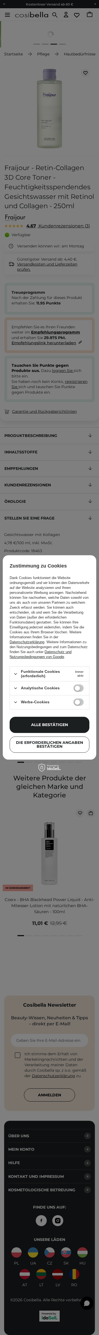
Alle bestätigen (49, 724)
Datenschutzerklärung (27, 642)
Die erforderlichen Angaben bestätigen (49, 744)
